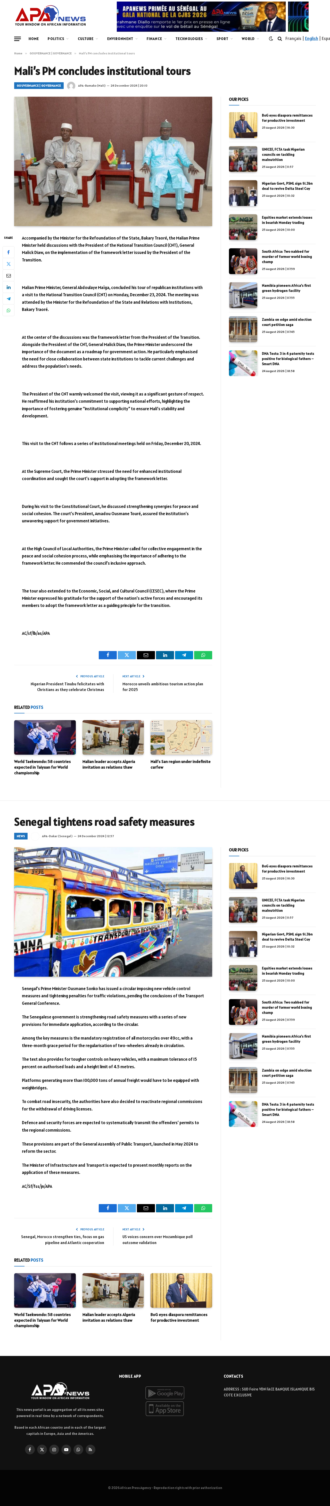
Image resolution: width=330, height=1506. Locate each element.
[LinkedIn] (8, 287)
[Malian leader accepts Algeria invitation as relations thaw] (113, 737)
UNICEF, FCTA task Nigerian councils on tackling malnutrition (283, 154)
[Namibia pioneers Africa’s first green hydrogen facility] (243, 295)
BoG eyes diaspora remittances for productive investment (287, 118)
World (248, 38)
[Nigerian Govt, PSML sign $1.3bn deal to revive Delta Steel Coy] (243, 193)
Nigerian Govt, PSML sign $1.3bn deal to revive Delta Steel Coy (287, 186)
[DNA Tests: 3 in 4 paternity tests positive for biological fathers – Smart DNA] (243, 363)
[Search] (280, 39)
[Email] (8, 275)
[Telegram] (8, 299)
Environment (120, 38)
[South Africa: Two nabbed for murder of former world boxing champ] (243, 261)
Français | (295, 38)
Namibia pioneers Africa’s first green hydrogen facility (286, 288)
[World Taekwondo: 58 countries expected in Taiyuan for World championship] (45, 737)
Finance (154, 38)
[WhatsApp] (8, 310)
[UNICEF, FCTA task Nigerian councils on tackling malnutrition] (243, 159)
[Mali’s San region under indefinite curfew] (181, 737)
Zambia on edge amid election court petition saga (287, 322)
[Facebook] (8, 252)
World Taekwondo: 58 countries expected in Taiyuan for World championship (42, 767)
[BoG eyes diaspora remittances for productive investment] (243, 125)
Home (34, 38)
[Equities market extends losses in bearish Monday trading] (243, 227)
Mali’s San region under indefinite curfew (181, 764)
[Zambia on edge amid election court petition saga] (243, 329)
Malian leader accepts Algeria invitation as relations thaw (108, 764)
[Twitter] (8, 264)
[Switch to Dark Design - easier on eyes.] (271, 38)
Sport (223, 38)
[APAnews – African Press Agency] (50, 15)
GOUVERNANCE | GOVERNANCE (39, 85)
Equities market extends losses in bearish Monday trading (287, 220)
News (21, 836)
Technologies (189, 38)
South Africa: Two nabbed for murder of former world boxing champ (287, 256)
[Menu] (17, 39)
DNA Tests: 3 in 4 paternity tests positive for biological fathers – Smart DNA (288, 358)
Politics (56, 38)
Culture (86, 38)
